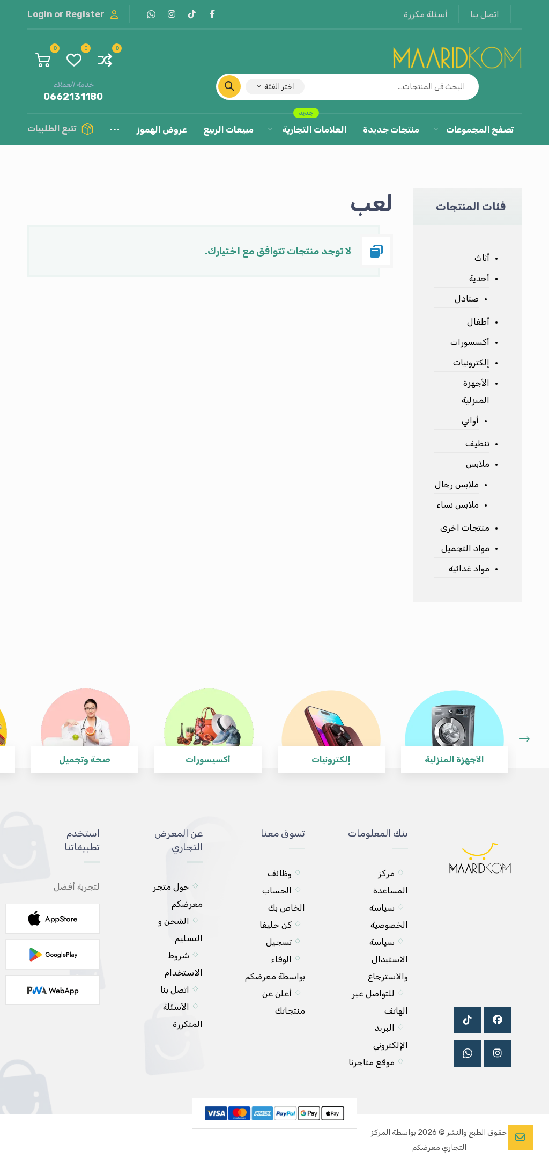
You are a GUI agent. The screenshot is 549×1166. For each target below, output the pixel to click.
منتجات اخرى (464, 528)
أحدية (479, 278)
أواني (470, 420)
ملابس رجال (457, 484)
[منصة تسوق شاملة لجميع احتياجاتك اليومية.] (457, 55)
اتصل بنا (174, 990)
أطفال (478, 322)
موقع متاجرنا (371, 1062)
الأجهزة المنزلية (475, 391)
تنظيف (477, 443)
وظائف (280, 873)
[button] (212, 14)
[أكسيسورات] (208, 722)
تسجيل (279, 942)
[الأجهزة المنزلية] (454, 722)
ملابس (477, 464)
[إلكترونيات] (331, 722)
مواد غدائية (469, 568)
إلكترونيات (471, 362)
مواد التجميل (465, 548)
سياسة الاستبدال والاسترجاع (388, 959)
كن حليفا (275, 925)
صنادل (467, 299)
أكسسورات (469, 342)
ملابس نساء (457, 505)
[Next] (524, 739)
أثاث (481, 258)
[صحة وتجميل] (84, 722)
